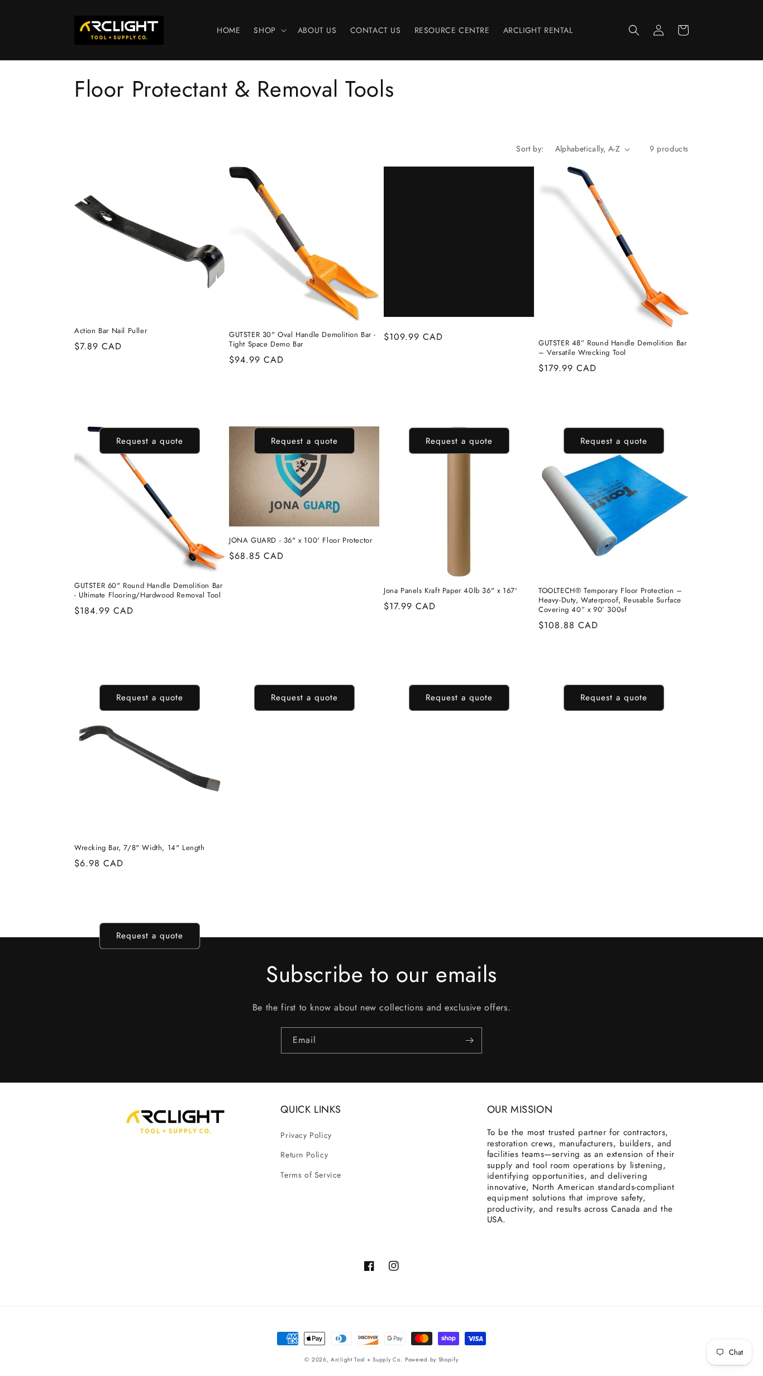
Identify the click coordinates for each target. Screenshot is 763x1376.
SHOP (264, 30)
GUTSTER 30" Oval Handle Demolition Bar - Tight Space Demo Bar (302, 339)
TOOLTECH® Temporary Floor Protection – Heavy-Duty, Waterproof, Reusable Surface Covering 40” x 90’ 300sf (610, 600)
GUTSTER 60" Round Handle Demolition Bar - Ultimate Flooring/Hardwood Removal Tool (148, 590)
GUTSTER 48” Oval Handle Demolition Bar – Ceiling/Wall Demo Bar (456, 242)
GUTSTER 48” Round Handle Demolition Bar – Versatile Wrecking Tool (612, 348)
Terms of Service (310, 1174)
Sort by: (529, 148)
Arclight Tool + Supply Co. (366, 1359)
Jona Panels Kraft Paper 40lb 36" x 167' (450, 591)
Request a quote (149, 441)
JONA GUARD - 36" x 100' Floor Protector (300, 540)
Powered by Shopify (432, 1359)
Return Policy (304, 1154)
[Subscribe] (469, 1040)
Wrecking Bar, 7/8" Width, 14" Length (139, 848)
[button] (268, 30)
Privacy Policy (305, 1135)
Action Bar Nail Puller (110, 331)
